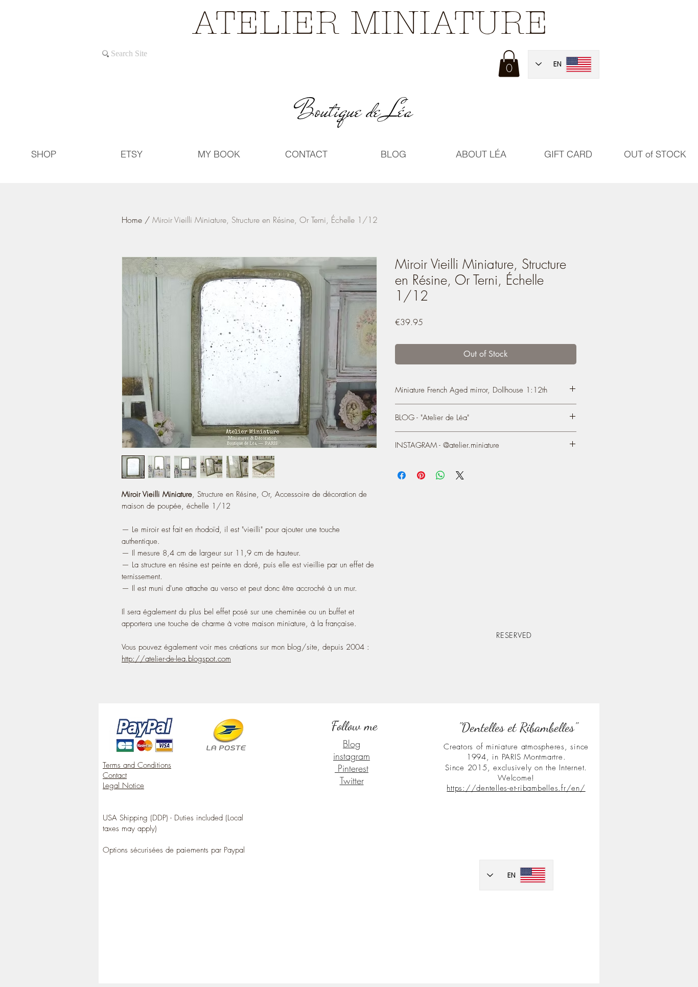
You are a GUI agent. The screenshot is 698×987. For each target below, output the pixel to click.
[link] (509, 63)
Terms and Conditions (137, 765)
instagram (351, 756)
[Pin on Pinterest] (421, 475)
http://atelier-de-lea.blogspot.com (176, 659)
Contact (115, 775)
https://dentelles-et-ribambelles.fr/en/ (516, 788)
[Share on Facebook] (401, 475)
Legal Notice (123, 786)
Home (132, 219)
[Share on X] (460, 475)
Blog (351, 744)
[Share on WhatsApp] (440, 475)
